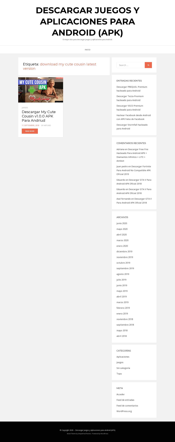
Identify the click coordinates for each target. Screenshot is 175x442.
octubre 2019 (123, 262)
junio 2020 (122, 223)
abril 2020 (122, 234)
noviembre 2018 (125, 319)
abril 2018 (122, 336)
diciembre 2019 (124, 251)
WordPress (104, 434)
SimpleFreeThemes (84, 434)
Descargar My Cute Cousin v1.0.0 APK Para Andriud (39, 116)
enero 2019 (122, 313)
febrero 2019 (123, 307)
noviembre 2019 (125, 257)
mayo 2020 (122, 229)
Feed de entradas (125, 399)
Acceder (121, 394)
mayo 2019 (122, 291)
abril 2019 (122, 296)
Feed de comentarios (127, 405)
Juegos (25, 107)
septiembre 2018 (125, 324)
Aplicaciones (123, 356)
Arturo (47, 125)
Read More (29, 131)
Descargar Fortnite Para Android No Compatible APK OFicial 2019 (134, 170)
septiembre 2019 (125, 268)
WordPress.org (124, 411)
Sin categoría (123, 368)
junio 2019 (122, 285)
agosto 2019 (123, 274)
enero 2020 (122, 245)
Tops (119, 373)
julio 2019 (121, 279)
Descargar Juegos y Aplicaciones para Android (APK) (87, 21)
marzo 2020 (122, 240)
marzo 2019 (122, 302)
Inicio (87, 49)
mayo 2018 (122, 330)
